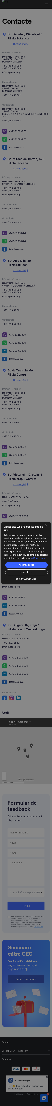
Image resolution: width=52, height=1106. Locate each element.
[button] (26, 578)
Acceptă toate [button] (26, 565)
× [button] (46, 525)
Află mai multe (38, 558)
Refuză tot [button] (26, 572)
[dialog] (26, 553)
